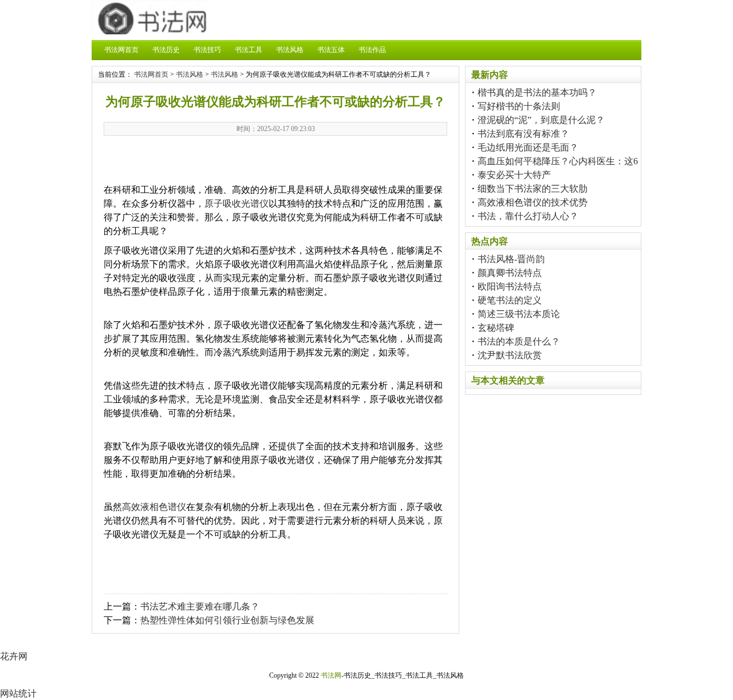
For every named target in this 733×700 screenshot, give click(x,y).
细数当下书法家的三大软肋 (533, 188)
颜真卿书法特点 (510, 273)
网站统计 (18, 693)
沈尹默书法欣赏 (510, 355)
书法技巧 (207, 50)
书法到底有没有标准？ (523, 134)
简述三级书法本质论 (519, 314)
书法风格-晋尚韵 (511, 259)
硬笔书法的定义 (510, 300)
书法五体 (331, 50)
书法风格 (290, 50)
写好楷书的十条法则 (519, 106)
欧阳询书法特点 (510, 286)
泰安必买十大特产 (514, 175)
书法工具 (248, 50)
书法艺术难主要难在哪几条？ (199, 606)
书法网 (331, 675)
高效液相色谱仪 (154, 507)
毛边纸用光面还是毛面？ (528, 147)
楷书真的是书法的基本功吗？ (537, 92)
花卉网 (13, 656)
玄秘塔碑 (496, 328)
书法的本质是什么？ (519, 341)
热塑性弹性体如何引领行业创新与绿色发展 (227, 620)
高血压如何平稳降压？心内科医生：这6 (558, 161)
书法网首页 (121, 50)
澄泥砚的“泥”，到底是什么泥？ (541, 120)
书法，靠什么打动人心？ (528, 216)
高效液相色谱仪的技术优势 (533, 202)
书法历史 (166, 50)
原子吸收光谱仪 (236, 203)
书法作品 (372, 50)
